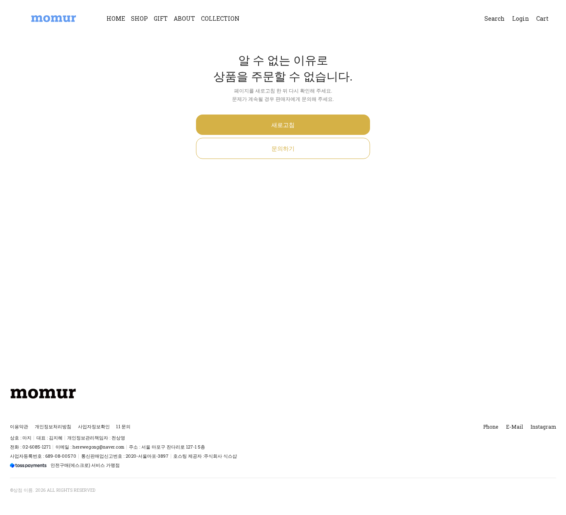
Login (520, 18)
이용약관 (19, 427)
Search (494, 18)
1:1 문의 (123, 427)
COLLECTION (220, 18)
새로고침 (283, 125)
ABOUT (184, 18)
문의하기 (283, 148)
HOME (115, 18)
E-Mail (514, 426)
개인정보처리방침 (53, 427)
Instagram (543, 426)
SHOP (139, 18)
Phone (490, 426)
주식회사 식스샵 (220, 456)
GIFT (161, 18)
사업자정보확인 (94, 427)
